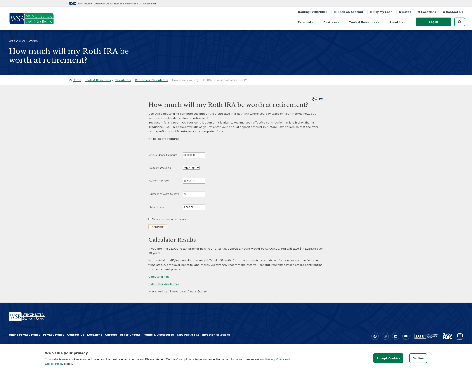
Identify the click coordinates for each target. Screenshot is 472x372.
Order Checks (130, 334)
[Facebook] (375, 336)
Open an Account (350, 12)
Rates (406, 12)
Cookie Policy (54, 363)
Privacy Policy (53, 334)
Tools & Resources (98, 80)
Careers (111, 334)
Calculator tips (158, 276)
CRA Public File (188, 334)
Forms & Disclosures (158, 334)
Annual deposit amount (163, 155)
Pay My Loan (382, 12)
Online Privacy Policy (24, 334)
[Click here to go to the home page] (27, 316)
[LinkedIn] (395, 336)
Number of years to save (164, 194)
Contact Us (454, 12)
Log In (433, 22)
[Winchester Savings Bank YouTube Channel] (406, 336)
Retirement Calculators (151, 80)
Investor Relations (216, 334)
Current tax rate (159, 180)
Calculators (123, 80)
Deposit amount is (160, 168)
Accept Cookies (388, 358)
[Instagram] (385, 336)
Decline (418, 358)
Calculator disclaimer (163, 284)
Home (77, 80)
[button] (313, 22)
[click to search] (459, 22)
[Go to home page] (31, 18)
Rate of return (157, 207)
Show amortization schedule (169, 219)
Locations (428, 12)
